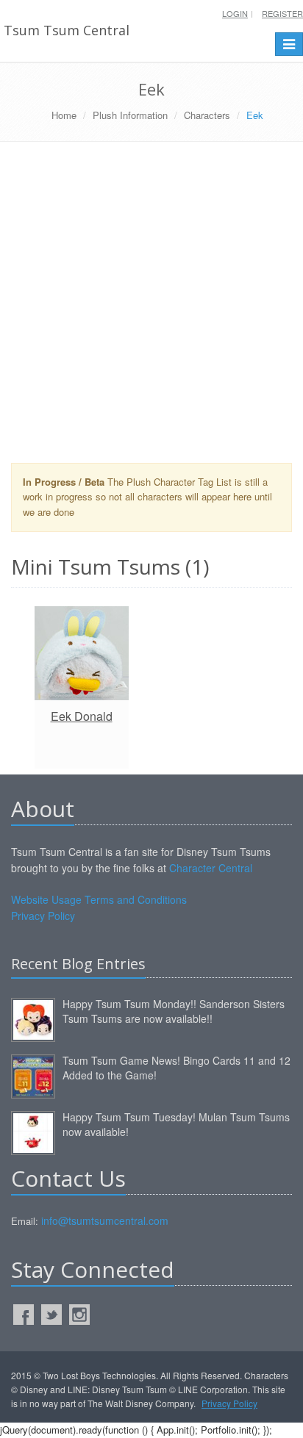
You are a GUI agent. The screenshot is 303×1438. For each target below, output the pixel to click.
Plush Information (130, 115)
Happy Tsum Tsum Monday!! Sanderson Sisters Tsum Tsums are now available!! (174, 1011)
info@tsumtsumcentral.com (104, 1220)
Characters (207, 115)
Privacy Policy (43, 915)
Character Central (210, 867)
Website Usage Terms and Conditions (99, 899)
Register (282, 13)
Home (63, 115)
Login (235, 13)
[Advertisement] (151, 308)
